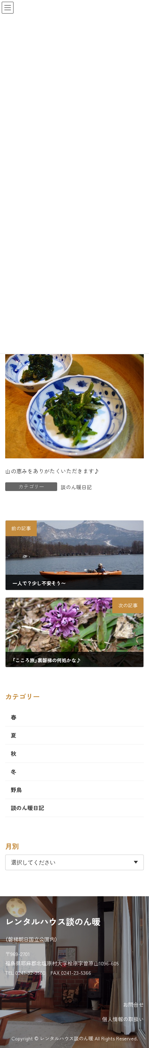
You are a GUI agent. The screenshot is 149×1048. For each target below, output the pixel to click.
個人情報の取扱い (123, 1019)
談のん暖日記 (76, 487)
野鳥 (16, 789)
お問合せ (133, 1004)
